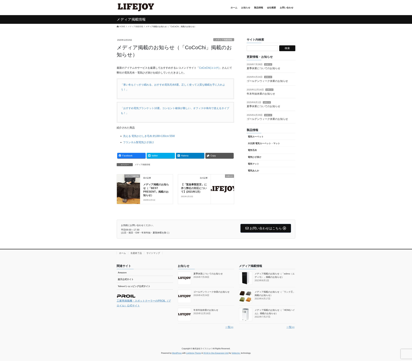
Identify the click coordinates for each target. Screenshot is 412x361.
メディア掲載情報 (223, 39)
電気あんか (253, 170)
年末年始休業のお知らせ (261, 93)
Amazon (122, 272)
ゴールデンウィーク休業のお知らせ (267, 81)
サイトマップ (153, 253)
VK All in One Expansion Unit (216, 353)
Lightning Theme (193, 353)
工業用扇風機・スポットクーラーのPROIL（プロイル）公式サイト (144, 303)
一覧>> (229, 327)
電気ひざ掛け (254, 157)
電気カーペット (256, 136)
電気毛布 (252, 150)
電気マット (253, 163)
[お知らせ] (222, 186)
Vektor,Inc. (236, 353)
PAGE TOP (400, 347)
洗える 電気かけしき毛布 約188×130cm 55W (149, 136)
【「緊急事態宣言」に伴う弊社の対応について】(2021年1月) (194, 188)
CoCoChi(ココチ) (209, 67)
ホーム (122, 253)
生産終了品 (136, 253)
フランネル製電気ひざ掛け (138, 142)
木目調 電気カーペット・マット (264, 143)
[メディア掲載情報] (128, 183)
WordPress (177, 353)
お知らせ (268, 64)
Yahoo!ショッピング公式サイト (134, 286)
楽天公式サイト (126, 279)
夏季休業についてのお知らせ (263, 68)
